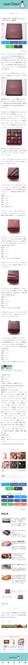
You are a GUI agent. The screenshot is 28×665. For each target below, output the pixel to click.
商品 (4, 475)
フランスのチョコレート (8, 477)
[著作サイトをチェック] (7, 496)
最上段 (5, 150)
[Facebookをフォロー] (7, 500)
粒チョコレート (18, 477)
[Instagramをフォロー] (20, 500)
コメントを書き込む (14, 608)
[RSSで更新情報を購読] (20, 504)
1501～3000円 (11, 475)
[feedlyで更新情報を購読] (7, 504)
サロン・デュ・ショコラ (21, 475)
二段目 (10, 150)
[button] (18, 46)
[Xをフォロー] (20, 496)
